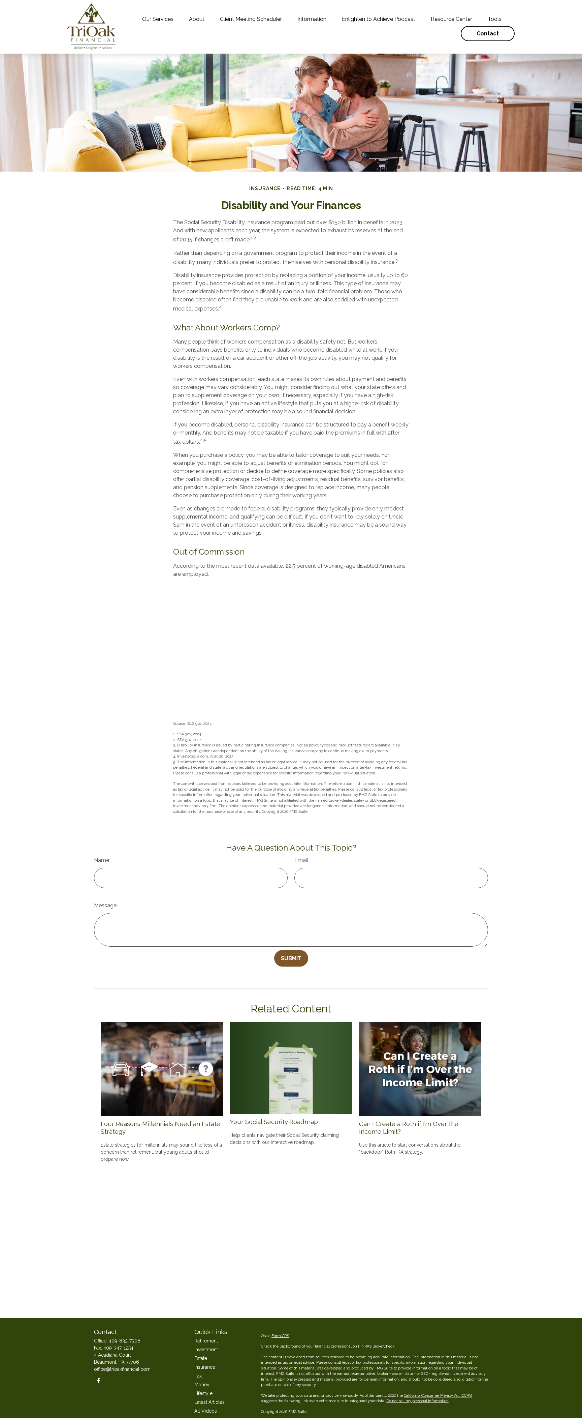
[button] (157, 19)
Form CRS (280, 1336)
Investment (206, 1349)
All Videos (205, 1411)
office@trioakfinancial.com (122, 1369)
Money (201, 1384)
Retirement (206, 1340)
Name (101, 860)
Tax (198, 1376)
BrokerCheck (383, 1346)
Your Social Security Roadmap (274, 1121)
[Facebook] (98, 1380)
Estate (200, 1358)
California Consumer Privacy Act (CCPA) (438, 1395)
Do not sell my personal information (417, 1401)
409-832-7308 (124, 1340)
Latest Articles (209, 1402)
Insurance (204, 1367)
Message (105, 905)
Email (301, 860)
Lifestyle (203, 1393)
